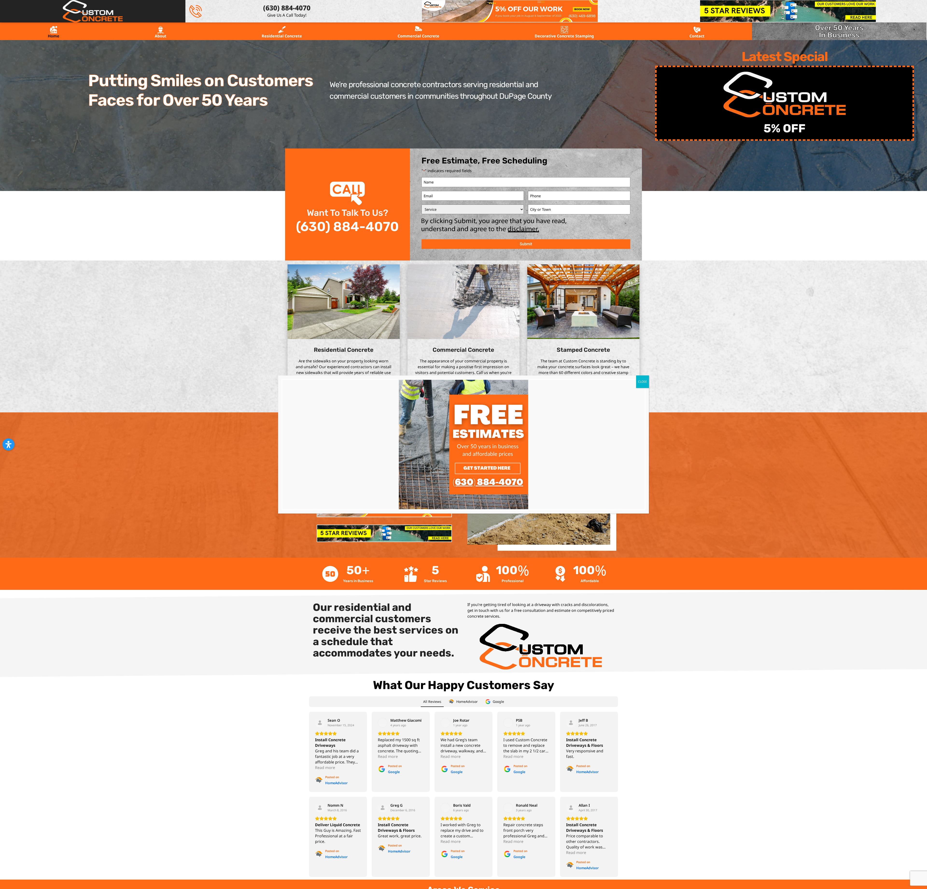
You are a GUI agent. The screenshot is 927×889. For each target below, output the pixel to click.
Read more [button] (325, 767)
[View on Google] (382, 722)
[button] (8, 444)
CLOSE (642, 382)
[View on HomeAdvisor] (320, 722)
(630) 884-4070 (347, 226)
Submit (526, 244)
